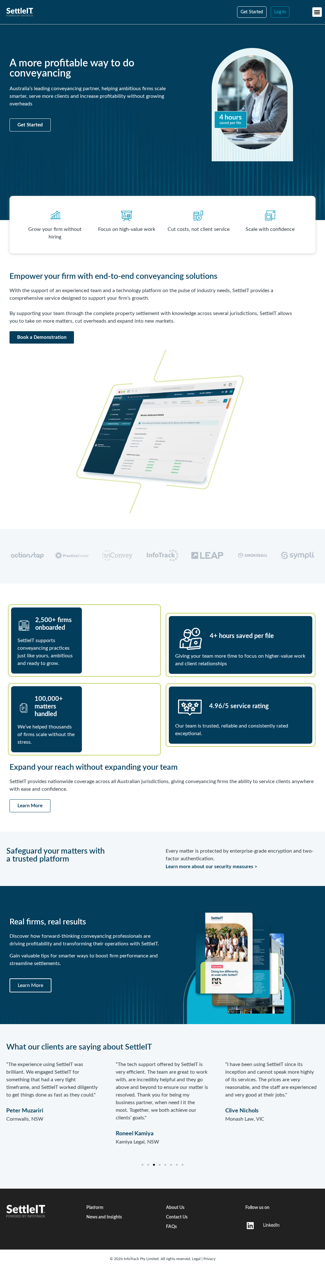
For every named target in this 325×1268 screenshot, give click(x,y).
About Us (175, 1207)
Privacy (209, 1259)
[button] (317, 12)
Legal (197, 1259)
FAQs (171, 1226)
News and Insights (104, 1217)
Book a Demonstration (41, 337)
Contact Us (177, 1217)
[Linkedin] (250, 1225)
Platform (94, 1207)
